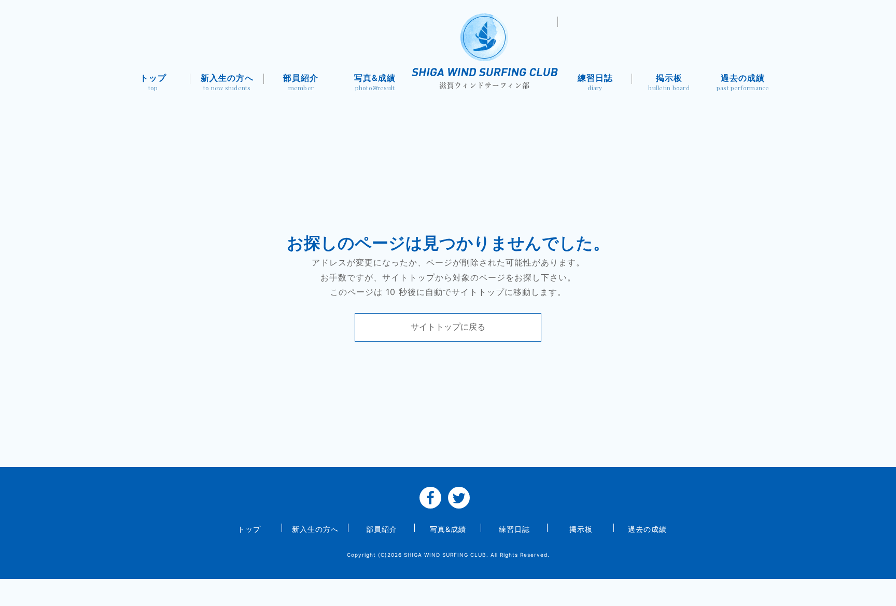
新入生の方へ (227, 82)
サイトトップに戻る (448, 326)
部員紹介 (300, 82)
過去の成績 (743, 82)
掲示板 (668, 82)
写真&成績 (375, 82)
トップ (153, 82)
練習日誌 (595, 82)
